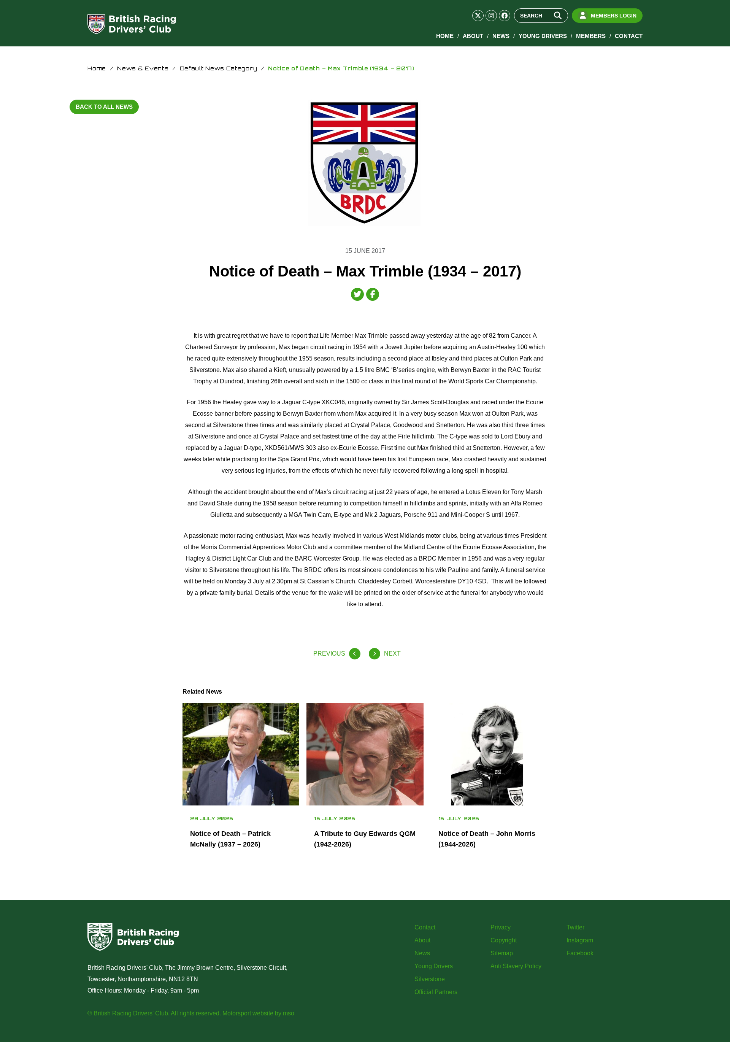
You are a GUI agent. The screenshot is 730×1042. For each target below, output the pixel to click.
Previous (329, 653)
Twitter (575, 927)
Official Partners (435, 992)
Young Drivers (543, 36)
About (473, 36)
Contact (629, 36)
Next (392, 653)
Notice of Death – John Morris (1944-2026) (486, 839)
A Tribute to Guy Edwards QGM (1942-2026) (365, 839)
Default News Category (218, 68)
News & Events (142, 68)
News (500, 36)
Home (445, 36)
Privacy (500, 927)
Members (591, 36)
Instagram (580, 940)
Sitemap (501, 953)
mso (288, 1013)
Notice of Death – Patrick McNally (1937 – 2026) (230, 839)
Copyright (503, 940)
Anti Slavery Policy (515, 966)
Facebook (580, 953)
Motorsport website (247, 1013)
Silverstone (429, 979)
